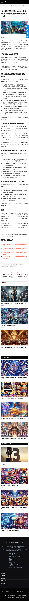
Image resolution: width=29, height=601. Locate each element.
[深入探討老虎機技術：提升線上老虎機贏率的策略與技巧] (14, 409)
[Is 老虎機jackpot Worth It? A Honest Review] (14, 476)
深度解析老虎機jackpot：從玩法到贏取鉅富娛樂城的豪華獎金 (7, 276)
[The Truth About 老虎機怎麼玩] (14, 316)
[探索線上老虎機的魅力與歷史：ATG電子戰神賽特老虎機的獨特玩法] (14, 368)
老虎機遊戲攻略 (13, 266)
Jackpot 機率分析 (5, 264)
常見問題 (3, 583)
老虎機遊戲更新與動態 (13, 5)
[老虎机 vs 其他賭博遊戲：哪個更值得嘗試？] (14, 521)
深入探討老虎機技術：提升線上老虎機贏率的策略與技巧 (13, 418)
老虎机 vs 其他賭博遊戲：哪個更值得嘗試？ (10, 530)
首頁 (7, 5)
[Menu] (2, 2)
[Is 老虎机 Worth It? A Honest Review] (14, 454)
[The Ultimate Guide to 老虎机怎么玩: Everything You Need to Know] (14, 498)
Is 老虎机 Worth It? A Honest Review (9, 464)
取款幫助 (3, 578)
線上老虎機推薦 (14, 264)
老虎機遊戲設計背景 (11, 597)
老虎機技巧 (21, 264)
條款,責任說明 (4, 580)
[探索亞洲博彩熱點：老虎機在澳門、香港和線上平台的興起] (14, 429)
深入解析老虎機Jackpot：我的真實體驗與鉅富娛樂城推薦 (22, 276)
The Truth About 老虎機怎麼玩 (8, 325)
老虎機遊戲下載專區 (22, 595)
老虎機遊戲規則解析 (20, 597)
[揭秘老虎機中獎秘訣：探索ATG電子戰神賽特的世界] (14, 389)
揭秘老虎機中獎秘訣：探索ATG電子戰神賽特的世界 (12, 398)
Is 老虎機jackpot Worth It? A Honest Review (10, 485)
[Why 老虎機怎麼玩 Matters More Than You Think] (14, 294)
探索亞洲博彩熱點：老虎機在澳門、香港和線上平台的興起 (13, 438)
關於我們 (3, 573)
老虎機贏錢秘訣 (5, 266)
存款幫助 (3, 575)
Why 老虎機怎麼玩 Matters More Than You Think (13, 303)
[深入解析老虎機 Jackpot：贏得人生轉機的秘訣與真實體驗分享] (14, 27)
